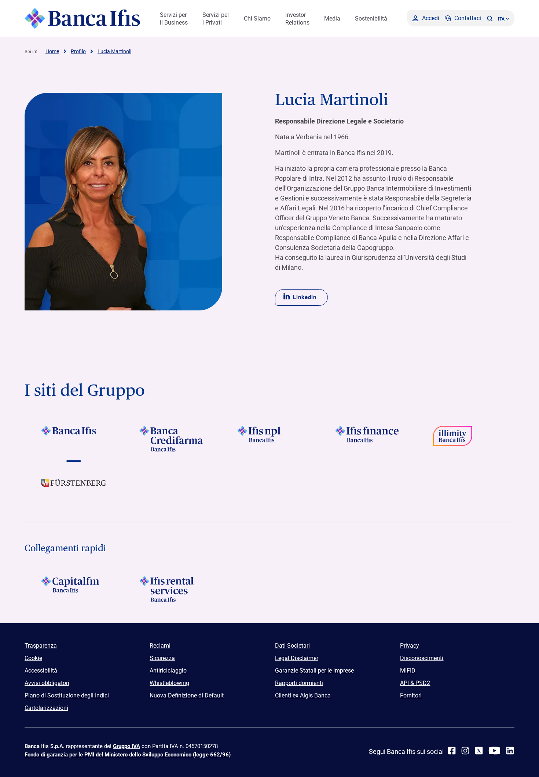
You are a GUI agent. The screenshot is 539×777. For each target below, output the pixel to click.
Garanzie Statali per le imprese (314, 670)
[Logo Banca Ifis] (82, 18)
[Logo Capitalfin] (73, 589)
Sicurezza (162, 658)
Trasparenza (41, 645)
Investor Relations (297, 18)
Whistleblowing (169, 683)
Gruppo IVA (126, 746)
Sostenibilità (371, 18)
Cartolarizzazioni (46, 707)
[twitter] (478, 750)
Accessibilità (41, 670)
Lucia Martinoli (114, 51)
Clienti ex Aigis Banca (303, 695)
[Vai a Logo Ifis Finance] (368, 438)
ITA (501, 19)
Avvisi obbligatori (47, 683)
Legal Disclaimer (296, 658)
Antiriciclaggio (168, 670)
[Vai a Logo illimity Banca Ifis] (465, 438)
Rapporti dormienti (299, 683)
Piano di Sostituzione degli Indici (67, 695)
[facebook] (451, 750)
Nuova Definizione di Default (187, 695)
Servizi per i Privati (215, 18)
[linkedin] (510, 750)
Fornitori (411, 695)
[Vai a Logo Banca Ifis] (73, 438)
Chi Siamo (257, 18)
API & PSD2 (415, 683)
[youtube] (494, 750)
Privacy (409, 645)
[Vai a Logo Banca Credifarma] (171, 438)
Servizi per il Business (174, 18)
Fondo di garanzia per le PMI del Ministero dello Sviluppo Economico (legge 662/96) (128, 754)
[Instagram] (465, 750)
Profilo (78, 51)
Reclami (160, 645)
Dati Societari (292, 645)
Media (332, 18)
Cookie (33, 658)
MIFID (407, 670)
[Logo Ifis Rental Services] (171, 589)
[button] (489, 18)
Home (52, 51)
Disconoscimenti (421, 658)
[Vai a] (269, 438)
